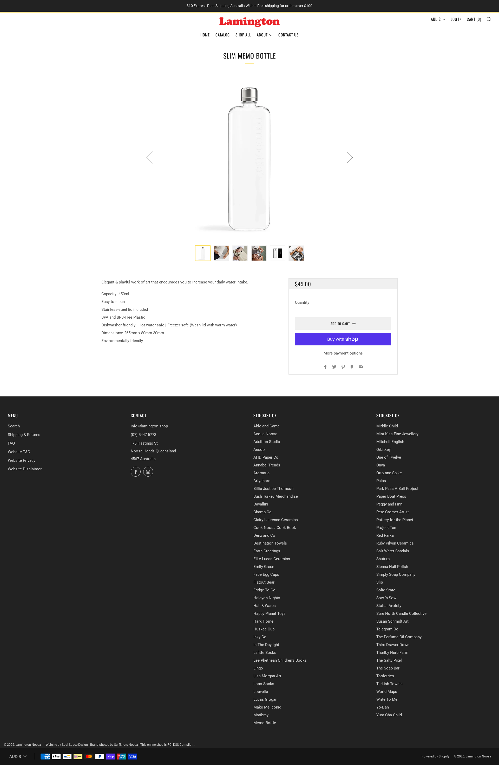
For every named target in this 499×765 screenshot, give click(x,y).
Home (205, 34)
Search (14, 426)
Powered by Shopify (435, 756)
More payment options (343, 353)
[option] (249, 157)
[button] (203, 253)
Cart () (474, 19)
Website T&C (19, 452)
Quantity (302, 302)
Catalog (222, 34)
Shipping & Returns (24, 434)
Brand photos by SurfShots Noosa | (115, 745)
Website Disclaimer (25, 469)
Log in (456, 19)
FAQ (11, 443)
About (262, 34)
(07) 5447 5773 (143, 434)
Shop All (243, 34)
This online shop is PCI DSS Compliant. (167, 745)
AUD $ (436, 19)
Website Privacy (21, 460)
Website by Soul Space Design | (68, 745)
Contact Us (288, 34)
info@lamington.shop (149, 426)
